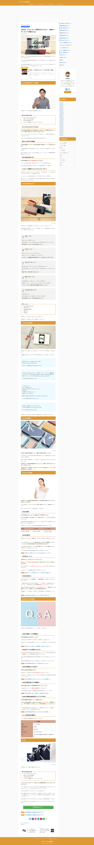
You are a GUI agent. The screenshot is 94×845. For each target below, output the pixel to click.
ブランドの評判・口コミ (26, 822)
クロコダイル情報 (63, 142)
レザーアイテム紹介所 (24, 1)
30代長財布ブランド (42, 4)
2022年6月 (61, 134)
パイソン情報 (62, 150)
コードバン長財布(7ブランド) (65, 50)
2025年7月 (61, 102)
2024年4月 (61, 117)
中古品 (61, 147)
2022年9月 (61, 130)
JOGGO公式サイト (37, 807)
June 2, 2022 (35, 398)
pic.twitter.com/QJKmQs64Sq (31, 362)
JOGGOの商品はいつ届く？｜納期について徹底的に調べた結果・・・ (37, 693)
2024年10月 (62, 113)
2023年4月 (61, 126)
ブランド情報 (62, 160)
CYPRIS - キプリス (63, 57)
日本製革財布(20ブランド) (64, 25)
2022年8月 (61, 131)
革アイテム (62, 162)
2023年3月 (61, 127)
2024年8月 (61, 115)
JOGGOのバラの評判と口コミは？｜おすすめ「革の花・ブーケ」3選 (37, 552)
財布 (61, 155)
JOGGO (55, 223)
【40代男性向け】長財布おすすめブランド (34, 814)
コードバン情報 (62, 145)
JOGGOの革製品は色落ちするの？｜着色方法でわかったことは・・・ (37, 663)
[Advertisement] (47, 13)
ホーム (23, 4)
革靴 (61, 164)
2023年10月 (62, 119)
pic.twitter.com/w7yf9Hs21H (42, 395)
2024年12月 (62, 111)
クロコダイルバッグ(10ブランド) (66, 45)
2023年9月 (61, 121)
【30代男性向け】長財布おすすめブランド (34, 812)
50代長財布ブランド (61, 4)
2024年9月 (61, 114)
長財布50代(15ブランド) (64, 37)
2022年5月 (61, 135)
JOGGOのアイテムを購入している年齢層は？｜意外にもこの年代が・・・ (38, 646)
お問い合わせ (55, 838)
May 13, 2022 (34, 378)
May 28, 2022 (38, 365)
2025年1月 (61, 110)
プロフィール (67, 92)
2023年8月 (61, 122)
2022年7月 (61, 132)
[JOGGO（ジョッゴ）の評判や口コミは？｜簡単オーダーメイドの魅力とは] (38, 819)
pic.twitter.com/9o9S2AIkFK (44, 375)
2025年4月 (61, 106)
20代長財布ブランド (32, 4)
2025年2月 (61, 109)
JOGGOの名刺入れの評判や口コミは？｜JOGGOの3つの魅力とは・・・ (37, 595)
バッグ (61, 157)
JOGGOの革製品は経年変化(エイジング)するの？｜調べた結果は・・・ (37, 711)
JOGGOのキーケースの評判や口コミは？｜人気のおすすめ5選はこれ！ (38, 572)
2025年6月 (61, 104)
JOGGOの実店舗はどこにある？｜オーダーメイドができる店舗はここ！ (37, 679)
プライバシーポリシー (45, 838)
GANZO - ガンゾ (63, 54)
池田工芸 (61, 59)
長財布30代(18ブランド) (64, 32)
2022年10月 (62, 128)
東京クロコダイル (63, 62)
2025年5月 (61, 105)
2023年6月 (61, 123)
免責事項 (51, 838)
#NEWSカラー (34, 395)
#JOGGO (23, 362)
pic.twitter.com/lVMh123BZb (36, 407)
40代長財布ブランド (51, 4)
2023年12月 (62, 118)
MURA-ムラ (62, 65)
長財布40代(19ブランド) (64, 35)
